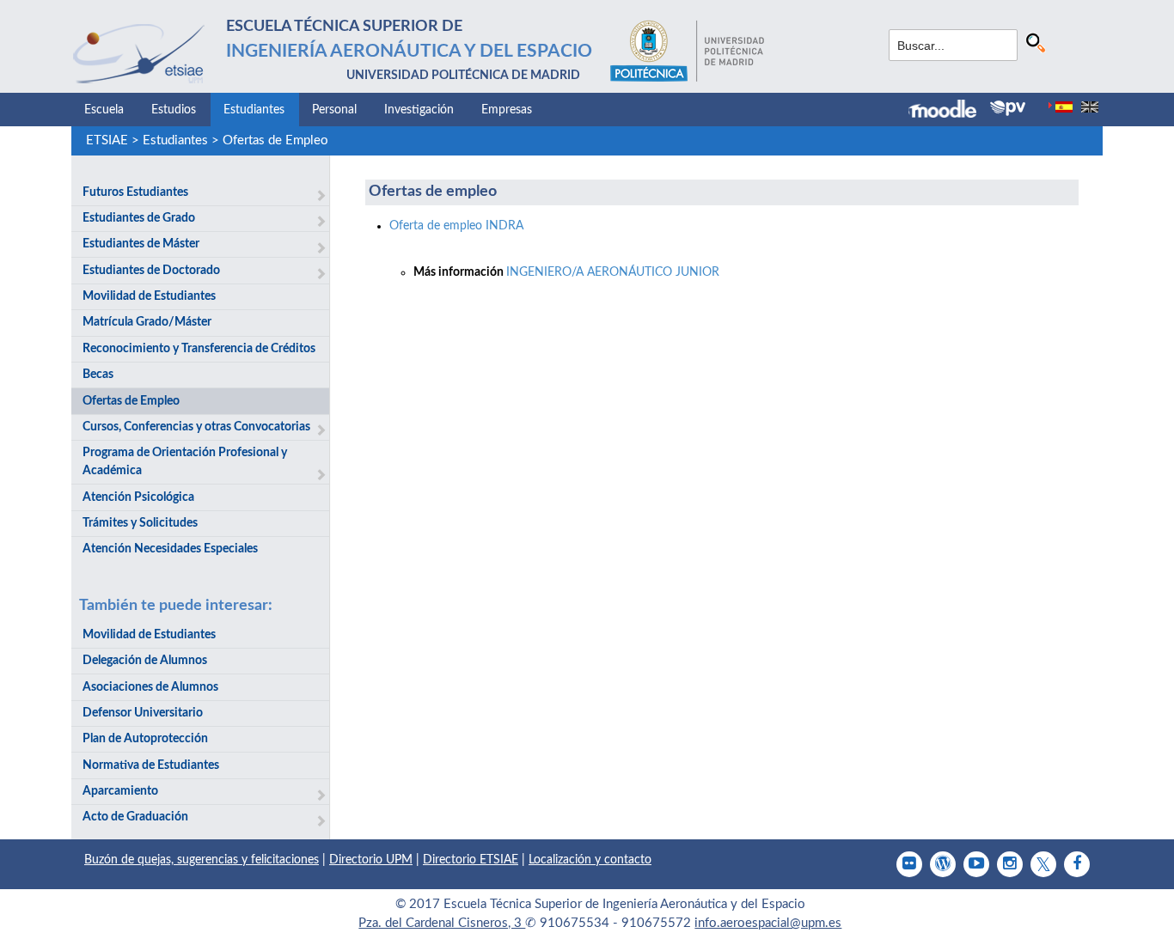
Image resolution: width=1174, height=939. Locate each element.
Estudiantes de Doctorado (151, 271)
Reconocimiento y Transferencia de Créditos (199, 349)
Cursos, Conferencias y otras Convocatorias (196, 427)
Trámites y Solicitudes (140, 523)
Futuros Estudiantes (135, 192)
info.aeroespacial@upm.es (767, 923)
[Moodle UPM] (949, 111)
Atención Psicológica (138, 497)
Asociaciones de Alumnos (150, 687)
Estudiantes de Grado (139, 218)
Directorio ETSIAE (470, 860)
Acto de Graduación (135, 817)
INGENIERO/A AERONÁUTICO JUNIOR (612, 272)
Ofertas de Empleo (275, 140)
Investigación (419, 110)
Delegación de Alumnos (145, 661)
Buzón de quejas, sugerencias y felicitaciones (201, 860)
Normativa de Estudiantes (151, 765)
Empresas (506, 110)
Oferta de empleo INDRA (456, 226)
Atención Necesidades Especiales (170, 549)
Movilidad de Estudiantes (149, 296)
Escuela (104, 110)
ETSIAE (107, 140)
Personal (334, 110)
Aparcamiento (120, 791)
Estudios (173, 110)
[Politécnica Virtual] (1007, 108)
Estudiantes (253, 110)
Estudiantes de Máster (141, 244)
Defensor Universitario (143, 713)
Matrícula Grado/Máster (147, 322)
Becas (98, 375)
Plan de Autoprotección (145, 739)
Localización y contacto (590, 860)
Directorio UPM (371, 860)
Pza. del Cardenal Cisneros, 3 (441, 923)
